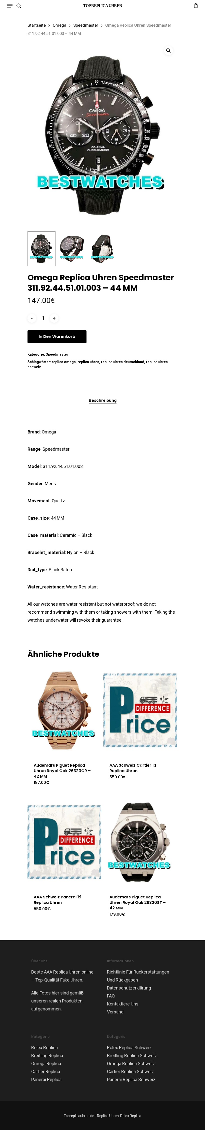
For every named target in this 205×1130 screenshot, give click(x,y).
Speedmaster (85, 25)
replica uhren (88, 362)
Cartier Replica (45, 1071)
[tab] (103, 400)
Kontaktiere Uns (122, 1003)
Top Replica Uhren (102, 5)
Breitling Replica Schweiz (132, 1055)
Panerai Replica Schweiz (131, 1079)
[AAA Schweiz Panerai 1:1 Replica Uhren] (64, 842)
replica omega (64, 362)
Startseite (37, 25)
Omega (59, 25)
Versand (115, 1011)
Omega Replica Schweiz (131, 1063)
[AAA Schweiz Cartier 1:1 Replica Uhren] (140, 710)
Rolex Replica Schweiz (129, 1047)
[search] (18, 5)
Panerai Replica (46, 1079)
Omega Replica (46, 1063)
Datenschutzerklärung (129, 987)
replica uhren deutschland (122, 362)
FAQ (111, 995)
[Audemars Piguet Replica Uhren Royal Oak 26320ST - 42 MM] (140, 842)
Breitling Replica (47, 1055)
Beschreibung (102, 400)
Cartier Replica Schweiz (130, 1071)
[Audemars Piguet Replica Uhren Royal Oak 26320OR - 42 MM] (64, 710)
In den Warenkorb (57, 336)
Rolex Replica (44, 1047)
